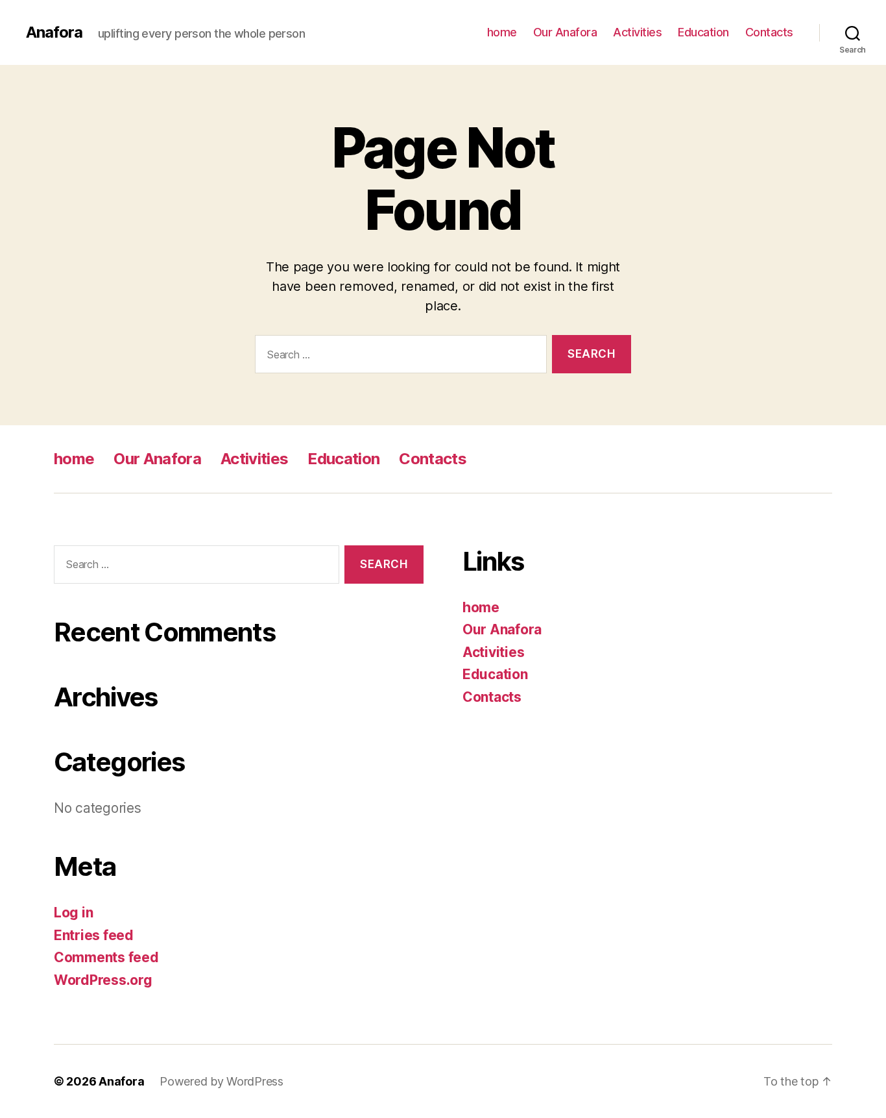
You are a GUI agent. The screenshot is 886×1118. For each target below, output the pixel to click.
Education (703, 32)
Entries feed (94, 935)
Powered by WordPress (221, 1081)
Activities (637, 32)
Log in (73, 912)
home (502, 32)
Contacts (769, 32)
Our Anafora (565, 32)
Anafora (54, 32)
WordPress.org (103, 980)
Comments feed (106, 957)
